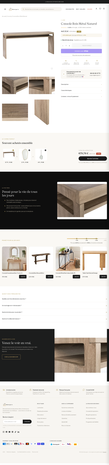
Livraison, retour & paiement (81, 96)
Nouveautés (70, 9)
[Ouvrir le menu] (5, 9)
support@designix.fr (95, 75)
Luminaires (40, 407)
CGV (4, 452)
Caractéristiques (81, 90)
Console (9, 16)
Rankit (104, 452)
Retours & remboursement (69, 414)
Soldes (89, 9)
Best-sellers (80, 9)
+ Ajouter (22, 276)
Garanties (64, 418)
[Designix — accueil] (14, 9)
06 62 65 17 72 (95, 73)
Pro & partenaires (91, 418)
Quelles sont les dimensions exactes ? (14, 299)
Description (81, 84)
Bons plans (40, 422)
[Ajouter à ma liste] (52, 68)
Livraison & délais (66, 411)
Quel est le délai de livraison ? (11, 319)
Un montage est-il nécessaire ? (11, 305)
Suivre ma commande (68, 407)
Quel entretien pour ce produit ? (12, 312)
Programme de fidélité (92, 422)
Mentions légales (11, 452)
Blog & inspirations (91, 414)
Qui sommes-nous (91, 407)
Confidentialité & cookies (23, 452)
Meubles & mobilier (42, 411)
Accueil (4, 16)
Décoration (40, 414)
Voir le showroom (11, 357)
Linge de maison (41, 418)
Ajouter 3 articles (92, 158)
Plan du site (35, 452)
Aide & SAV (64, 422)
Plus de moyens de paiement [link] (81, 55)
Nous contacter (66, 425)
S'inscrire (27, 421)
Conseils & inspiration (92, 411)
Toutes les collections (43, 425)
